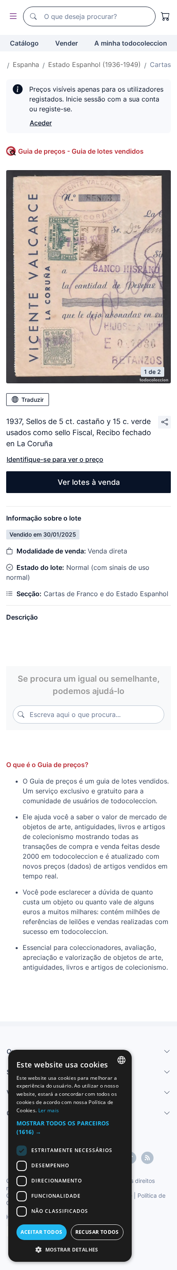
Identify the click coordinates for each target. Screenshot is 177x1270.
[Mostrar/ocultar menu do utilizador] (11, 16)
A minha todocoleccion (130, 43)
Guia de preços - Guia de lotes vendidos (81, 151)
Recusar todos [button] (97, 1232)
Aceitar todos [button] (41, 1232)
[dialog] (70, 1156)
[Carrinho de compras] (165, 16)
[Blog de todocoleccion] (147, 1158)
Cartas (160, 64)
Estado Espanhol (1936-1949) (94, 64)
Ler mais (48, 1110)
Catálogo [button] (24, 43)
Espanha (26, 64)
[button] (69, 1127)
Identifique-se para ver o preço (55, 459)
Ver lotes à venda (89, 482)
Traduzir (32, 399)
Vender (66, 43)
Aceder (41, 123)
